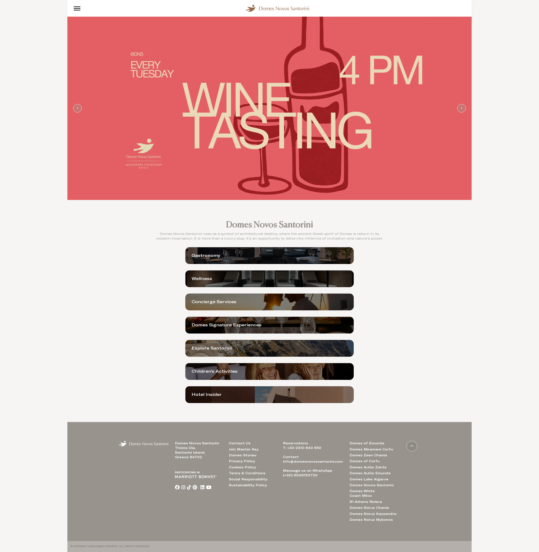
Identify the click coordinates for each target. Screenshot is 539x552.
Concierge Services (214, 302)
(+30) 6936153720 (300, 475)
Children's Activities (214, 371)
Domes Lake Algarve (369, 479)
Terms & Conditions (247, 473)
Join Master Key (244, 449)
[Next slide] (461, 108)
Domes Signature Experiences (226, 325)
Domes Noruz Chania (369, 507)
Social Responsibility (248, 479)
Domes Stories (242, 455)
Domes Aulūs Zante (368, 467)
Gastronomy (206, 255)
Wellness (202, 279)
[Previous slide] (77, 108)
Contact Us (240, 443)
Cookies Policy (242, 467)
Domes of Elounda (367, 443)
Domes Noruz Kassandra (373, 514)
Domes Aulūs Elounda (370, 473)
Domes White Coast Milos (362, 493)
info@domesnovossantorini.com (313, 461)
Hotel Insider (207, 395)
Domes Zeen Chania (368, 455)
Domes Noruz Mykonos (371, 519)
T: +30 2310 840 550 (302, 448)
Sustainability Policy (248, 485)
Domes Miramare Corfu (371, 449)
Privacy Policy (242, 461)
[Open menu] (77, 8)
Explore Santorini (212, 348)
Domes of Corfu (365, 461)
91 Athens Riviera (366, 502)
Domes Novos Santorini (372, 485)
